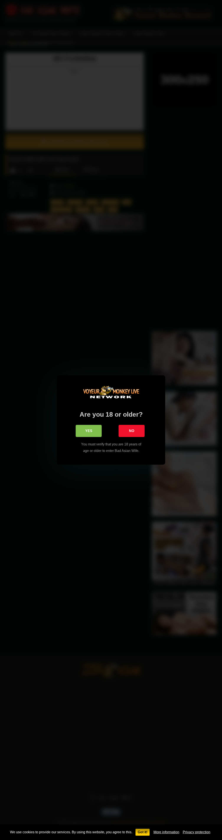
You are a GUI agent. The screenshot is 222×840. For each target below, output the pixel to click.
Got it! (142, 832)
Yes (88, 431)
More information (166, 832)
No (131, 431)
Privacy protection (196, 832)
